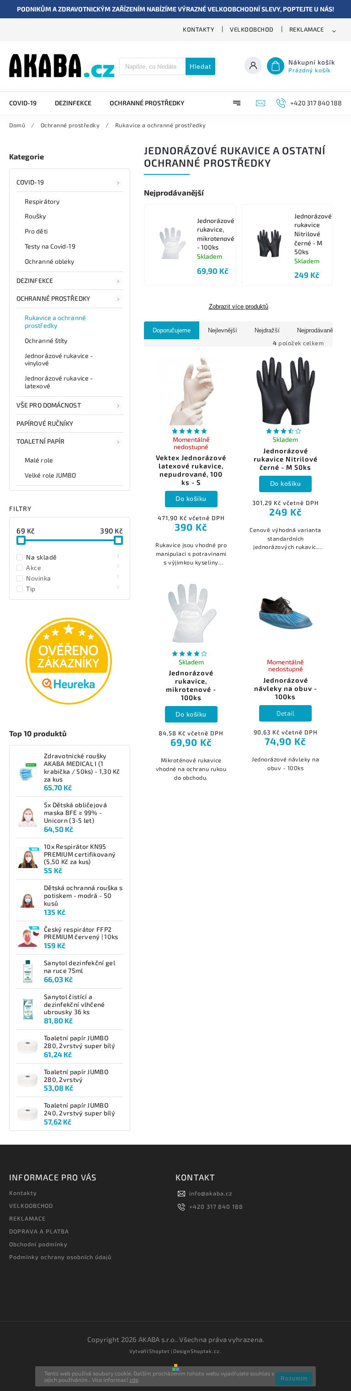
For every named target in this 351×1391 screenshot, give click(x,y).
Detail (285, 713)
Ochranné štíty (46, 340)
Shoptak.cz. (206, 1351)
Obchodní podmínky (38, 1244)
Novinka (73, 578)
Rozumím (294, 1378)
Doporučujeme (172, 330)
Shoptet (159, 1351)
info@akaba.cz (210, 1193)
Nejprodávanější (318, 330)
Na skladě (73, 557)
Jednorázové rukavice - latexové (59, 382)
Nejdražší (267, 330)
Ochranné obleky (49, 261)
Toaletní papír (40, 441)
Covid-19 (30, 182)
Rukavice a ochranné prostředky (55, 321)
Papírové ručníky (45, 423)
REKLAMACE (306, 29)
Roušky (35, 216)
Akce (73, 567)
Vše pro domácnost (48, 405)
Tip (73, 588)
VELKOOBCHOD (252, 29)
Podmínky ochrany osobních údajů (60, 1257)
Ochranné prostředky (53, 298)
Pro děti (36, 231)
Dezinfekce (34, 280)
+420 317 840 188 (216, 1206)
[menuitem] (27, 103)
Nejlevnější (222, 330)
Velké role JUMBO (50, 475)
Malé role (39, 460)
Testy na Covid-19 (50, 246)
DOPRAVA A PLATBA (39, 1231)
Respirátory (42, 201)
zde (133, 1379)
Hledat (200, 66)
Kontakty (198, 29)
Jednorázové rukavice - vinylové (59, 359)
